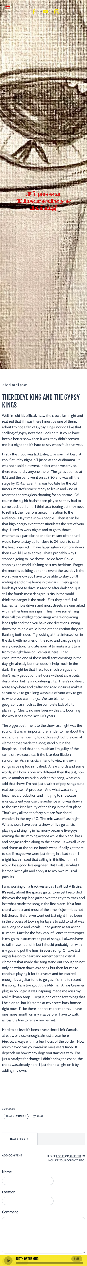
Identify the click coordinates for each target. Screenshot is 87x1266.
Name (7, 1172)
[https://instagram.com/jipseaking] (56, 11)
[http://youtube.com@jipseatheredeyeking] (45, 11)
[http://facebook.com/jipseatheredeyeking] (34, 11)
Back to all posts (15, 385)
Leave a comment (16, 1116)
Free (76, 1258)
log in (60, 1156)
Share (40, 1116)
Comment (10, 1212)
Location (8, 1192)
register (75, 1156)
